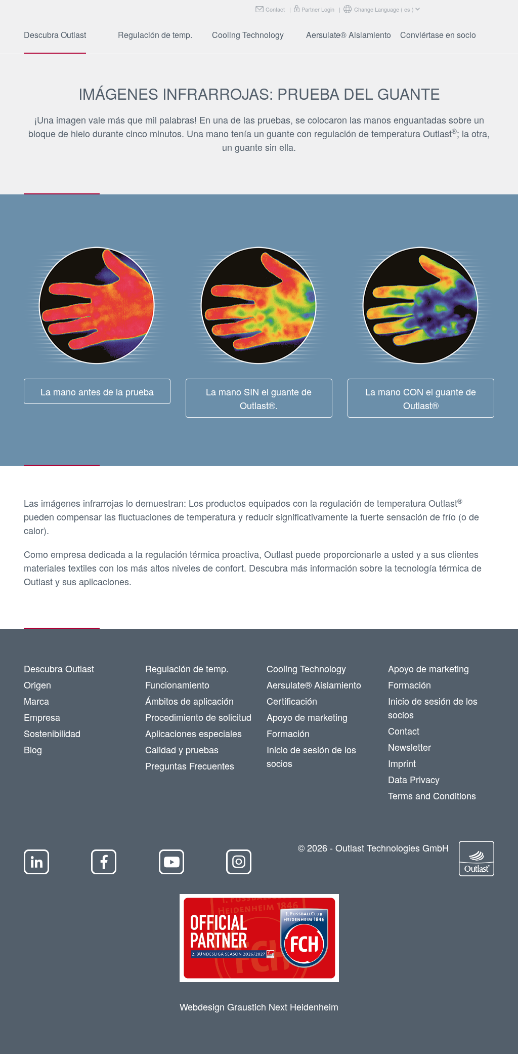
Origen (37, 684)
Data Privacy (414, 779)
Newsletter (409, 746)
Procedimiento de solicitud (198, 716)
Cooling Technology (248, 34)
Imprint (402, 762)
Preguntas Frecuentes (189, 765)
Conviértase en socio (438, 34)
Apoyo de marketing (307, 716)
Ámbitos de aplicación (189, 700)
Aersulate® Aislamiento (348, 34)
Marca (36, 700)
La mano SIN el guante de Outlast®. (259, 398)
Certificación (292, 700)
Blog (33, 749)
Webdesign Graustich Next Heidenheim (259, 1006)
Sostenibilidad (52, 733)
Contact (275, 9)
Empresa (42, 716)
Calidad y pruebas (182, 749)
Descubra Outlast (55, 34)
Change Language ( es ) (384, 9)
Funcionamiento (177, 684)
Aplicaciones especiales (193, 733)
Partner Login (317, 9)
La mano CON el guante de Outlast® (420, 398)
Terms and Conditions (432, 795)
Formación (288, 733)
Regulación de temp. (155, 34)
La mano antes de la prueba (97, 391)
